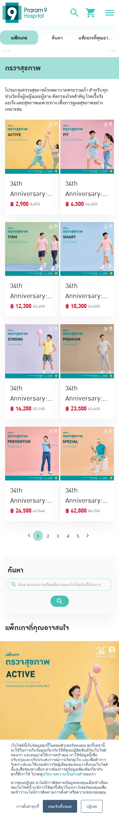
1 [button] (38, 536)
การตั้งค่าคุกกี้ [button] (28, 806)
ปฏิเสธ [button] (91, 806)
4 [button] (68, 536)
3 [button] (58, 536)
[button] (30, 535)
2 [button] (48, 536)
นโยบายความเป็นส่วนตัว (63, 773)
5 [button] (78, 536)
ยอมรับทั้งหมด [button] (60, 806)
